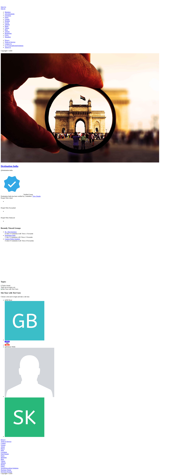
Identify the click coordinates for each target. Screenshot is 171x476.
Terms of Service (10, 42)
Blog (2, 459)
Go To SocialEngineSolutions (14, 45)
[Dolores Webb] (10, 347)
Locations (4, 452)
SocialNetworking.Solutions (9, 468)
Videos (3, 461)
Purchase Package (6, 472)
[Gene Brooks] (24, 320)
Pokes (3, 466)
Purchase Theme (6, 470)
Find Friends (5, 454)
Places (3, 448)
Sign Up (3, 7)
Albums (3, 463)
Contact (3, 443)
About (3, 447)
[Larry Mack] (29, 372)
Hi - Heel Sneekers (11, 232)
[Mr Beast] (8, 300)
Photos (3, 464)
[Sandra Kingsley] (24, 417)
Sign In (3, 9)
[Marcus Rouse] (7, 343)
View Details (36, 196)
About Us (8, 47)
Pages (2, 456)
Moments (4, 457)
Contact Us (8, 44)
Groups (3, 445)
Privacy (7, 40)
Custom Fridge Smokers (12, 239)
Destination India (9, 166)
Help (2, 450)
